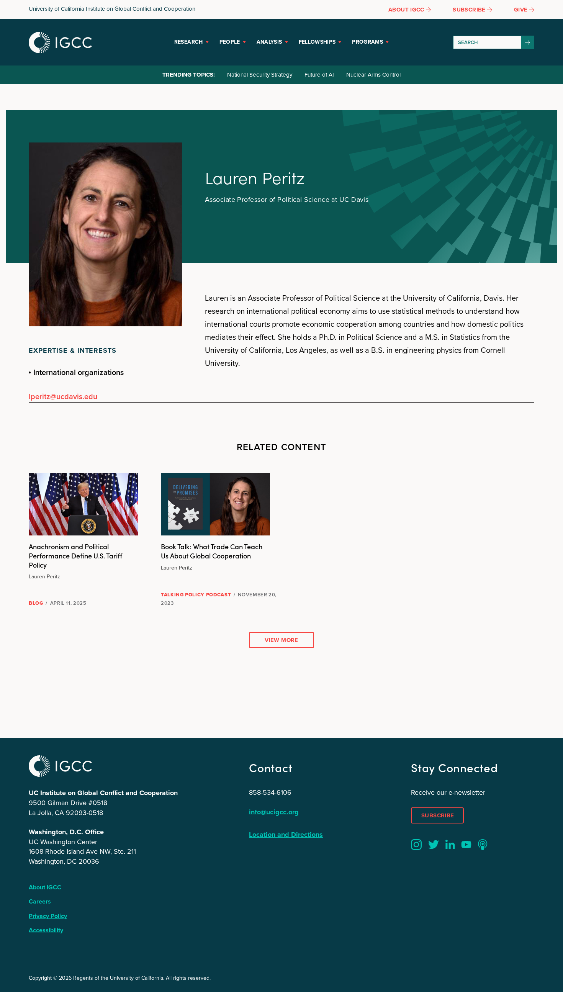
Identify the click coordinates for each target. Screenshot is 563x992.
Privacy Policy (48, 916)
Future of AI (319, 74)
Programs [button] (367, 42)
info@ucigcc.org (274, 812)
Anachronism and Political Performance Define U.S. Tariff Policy (75, 556)
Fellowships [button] (317, 42)
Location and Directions (286, 835)
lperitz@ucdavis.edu (63, 396)
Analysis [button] (269, 42)
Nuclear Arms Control (373, 74)
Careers (40, 901)
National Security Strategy (259, 74)
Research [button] (188, 42)
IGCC (60, 42)
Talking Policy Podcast (196, 594)
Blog (36, 603)
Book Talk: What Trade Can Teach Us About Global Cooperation (211, 551)
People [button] (229, 42)
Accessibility (46, 930)
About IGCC (45, 887)
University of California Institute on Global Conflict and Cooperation (112, 9)
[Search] (527, 42)
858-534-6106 (270, 792)
